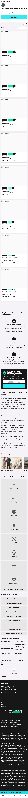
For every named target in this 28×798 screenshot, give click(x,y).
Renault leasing (14, 556)
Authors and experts (5, 700)
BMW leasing (14, 542)
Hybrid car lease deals (14, 625)
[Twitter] (6, 693)
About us (3, 696)
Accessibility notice (5, 726)
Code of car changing (14, 726)
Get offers (14, 17)
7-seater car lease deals (14, 599)
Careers (16, 696)
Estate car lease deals (14, 620)
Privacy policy (17, 722)
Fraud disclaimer (4, 722)
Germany (9, 730)
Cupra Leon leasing (6, 653)
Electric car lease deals (14, 616)
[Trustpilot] (14, 712)
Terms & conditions (5, 720)
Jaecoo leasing (14, 488)
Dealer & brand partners (20, 698)
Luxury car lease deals (14, 629)
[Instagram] (9, 693)
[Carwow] (5, 1)
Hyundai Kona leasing (6, 651)
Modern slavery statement (15, 724)
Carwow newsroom (5, 702)
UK (3, 730)
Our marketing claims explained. (9, 743)
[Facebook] (2, 693)
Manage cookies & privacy (15, 720)
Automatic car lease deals (14, 603)
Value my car (14, 386)
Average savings (4, 745)
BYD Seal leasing (19, 641)
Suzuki (4, 676)
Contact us (3, 698)
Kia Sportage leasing (20, 657)
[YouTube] (13, 693)
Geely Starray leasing (20, 644)
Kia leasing (14, 502)
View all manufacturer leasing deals (14, 589)
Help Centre (4, 683)
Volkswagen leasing (14, 583)
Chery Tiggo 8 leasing (7, 660)
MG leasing (14, 515)
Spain (15, 730)
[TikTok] (16, 693)
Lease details (12, 58)
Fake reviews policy (5, 724)
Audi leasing (14, 570)
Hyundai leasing (14, 529)
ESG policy (11, 722)
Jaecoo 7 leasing (5, 641)
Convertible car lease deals (14, 612)
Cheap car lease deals (14, 607)
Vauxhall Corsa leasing (7, 648)
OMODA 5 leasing (19, 647)
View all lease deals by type (14, 633)
